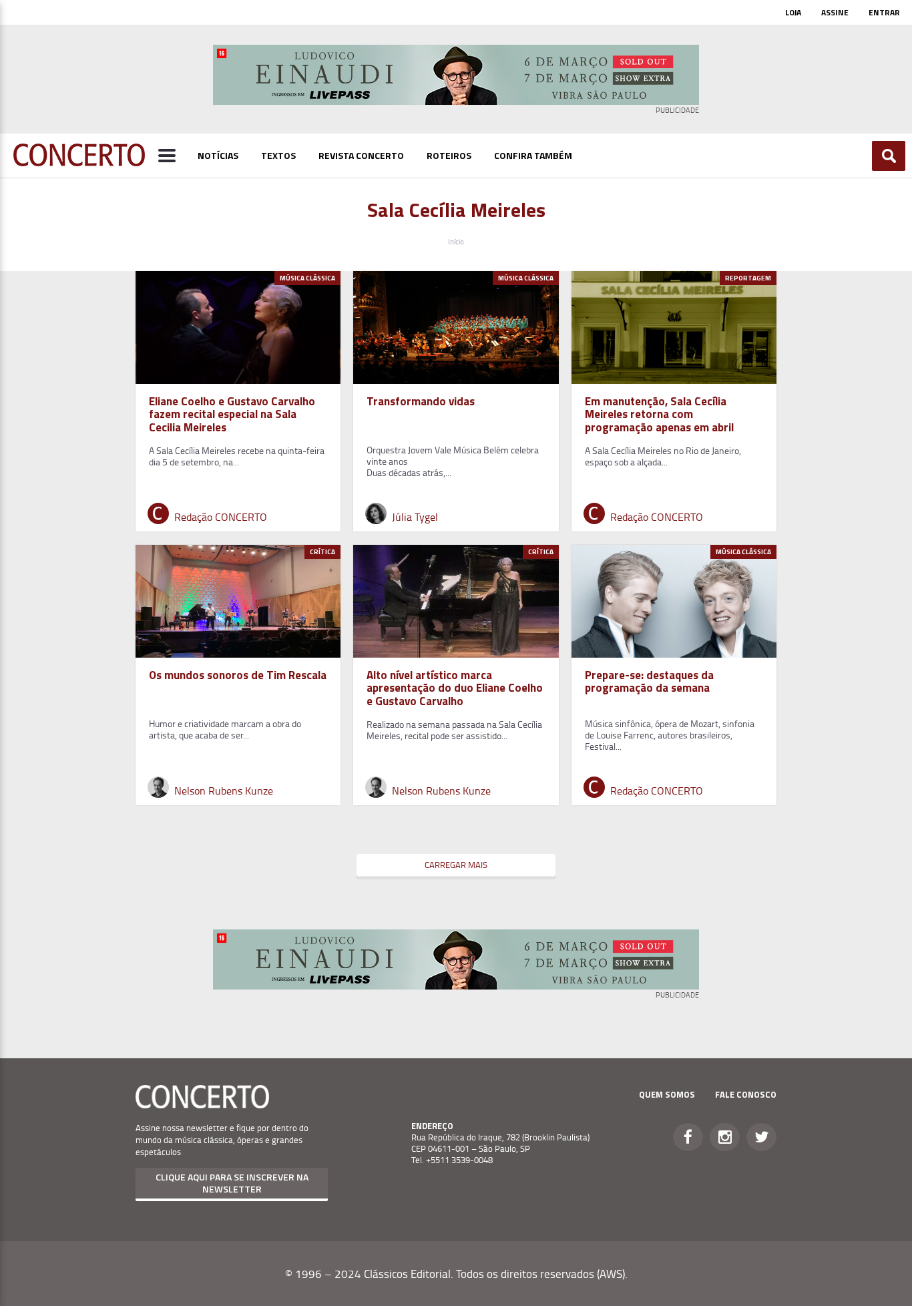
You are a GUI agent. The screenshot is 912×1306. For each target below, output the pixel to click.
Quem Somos (667, 1094)
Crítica (322, 552)
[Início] (79, 162)
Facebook (688, 1137)
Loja (793, 12)
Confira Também (533, 155)
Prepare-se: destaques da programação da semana (649, 681)
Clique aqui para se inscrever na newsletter (232, 1183)
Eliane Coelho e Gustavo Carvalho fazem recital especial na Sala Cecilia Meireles (232, 414)
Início (456, 241)
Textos (278, 155)
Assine (835, 12)
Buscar (889, 156)
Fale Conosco (745, 1094)
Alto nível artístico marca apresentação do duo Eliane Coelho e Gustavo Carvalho (455, 687)
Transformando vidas (422, 401)
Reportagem (748, 278)
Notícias (218, 155)
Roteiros (449, 155)
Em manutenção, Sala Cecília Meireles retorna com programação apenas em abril (659, 414)
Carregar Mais (456, 865)
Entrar (884, 12)
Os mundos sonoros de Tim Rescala (237, 675)
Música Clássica (307, 278)
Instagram (725, 1137)
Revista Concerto (361, 155)
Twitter (761, 1137)
